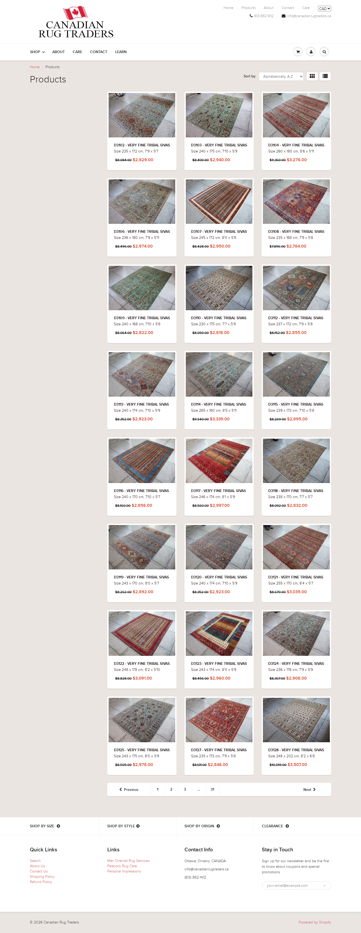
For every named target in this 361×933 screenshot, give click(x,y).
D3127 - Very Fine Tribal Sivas (219, 750)
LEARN (121, 52)
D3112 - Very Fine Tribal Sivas (295, 318)
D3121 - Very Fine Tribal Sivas (295, 577)
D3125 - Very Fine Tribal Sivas (142, 750)
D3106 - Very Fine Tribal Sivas (142, 232)
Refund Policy (41, 882)
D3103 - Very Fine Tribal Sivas (219, 145)
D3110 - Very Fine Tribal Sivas (218, 318)
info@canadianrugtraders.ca (309, 16)
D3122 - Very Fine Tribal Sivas (142, 664)
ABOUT (58, 52)
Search (35, 860)
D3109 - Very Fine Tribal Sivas (142, 318)
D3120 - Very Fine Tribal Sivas (219, 577)
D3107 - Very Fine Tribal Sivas (219, 232)
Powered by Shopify (315, 922)
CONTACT (98, 52)
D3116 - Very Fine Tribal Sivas (141, 491)
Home (228, 8)
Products (249, 8)
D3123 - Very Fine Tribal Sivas (219, 664)
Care (306, 8)
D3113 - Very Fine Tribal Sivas (141, 404)
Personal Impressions (124, 871)
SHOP (35, 52)
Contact (288, 8)
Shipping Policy (42, 876)
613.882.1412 (264, 16)
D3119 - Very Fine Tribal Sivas (141, 577)
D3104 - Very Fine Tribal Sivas (296, 145)
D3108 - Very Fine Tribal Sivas (296, 232)
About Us (37, 866)
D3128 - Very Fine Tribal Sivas (296, 750)
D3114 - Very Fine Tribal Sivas (218, 404)
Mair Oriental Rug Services (128, 860)
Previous (131, 790)
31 (212, 789)
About (269, 8)
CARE (77, 52)
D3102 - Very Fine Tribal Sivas (142, 145)
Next (307, 790)
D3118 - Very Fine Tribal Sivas (295, 491)
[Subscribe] (324, 885)
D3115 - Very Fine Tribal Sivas (295, 404)
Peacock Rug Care (122, 866)
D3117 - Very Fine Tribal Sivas (218, 491)
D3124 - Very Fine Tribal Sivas (296, 664)
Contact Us (39, 871)
